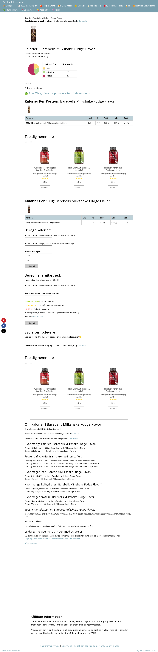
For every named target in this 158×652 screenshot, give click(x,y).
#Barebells (82, 21)
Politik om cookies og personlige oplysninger (96, 645)
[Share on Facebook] (3, 325)
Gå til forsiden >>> (32, 543)
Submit (32, 266)
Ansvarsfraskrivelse (49, 645)
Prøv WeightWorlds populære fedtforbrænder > (59, 93)
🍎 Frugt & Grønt (47, 6)
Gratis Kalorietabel (13, 651)
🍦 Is (127, 6)
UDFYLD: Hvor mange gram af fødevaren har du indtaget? (50, 243)
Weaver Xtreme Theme (148, 651)
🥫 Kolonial (80, 6)
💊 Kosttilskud (43, 10)
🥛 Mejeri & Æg (94, 6)
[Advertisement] (80, 577)
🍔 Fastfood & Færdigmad (144, 6)
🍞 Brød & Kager (64, 6)
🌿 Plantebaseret (10, 10)
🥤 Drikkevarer (27, 10)
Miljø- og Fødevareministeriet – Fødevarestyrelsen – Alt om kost (52, 538)
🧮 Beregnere (9, 6)
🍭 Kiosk (56, 10)
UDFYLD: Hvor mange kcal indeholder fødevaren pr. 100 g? (50, 235)
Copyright (67, 645)
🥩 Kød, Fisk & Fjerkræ (113, 6)
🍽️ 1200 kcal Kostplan (27, 6)
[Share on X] (3, 331)
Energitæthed (38, 316)
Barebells (75, 433)
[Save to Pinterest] (3, 320)
